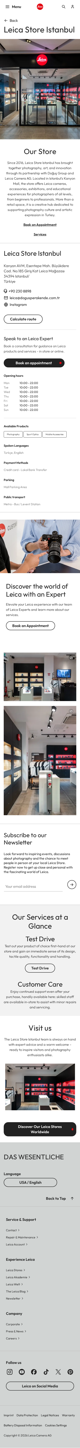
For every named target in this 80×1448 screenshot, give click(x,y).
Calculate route (23, 319)
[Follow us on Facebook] (34, 1372)
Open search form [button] (63, 6)
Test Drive (40, 968)
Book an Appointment (30, 625)
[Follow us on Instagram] (9, 1372)
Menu (16, 6)
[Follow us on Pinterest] (70, 1372)
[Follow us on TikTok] (46, 1372)
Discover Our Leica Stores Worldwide (40, 1129)
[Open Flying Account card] (72, 6)
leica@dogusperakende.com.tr (35, 297)
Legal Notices (50, 1415)
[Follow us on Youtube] (21, 1372)
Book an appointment (34, 363)
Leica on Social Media (40, 1386)
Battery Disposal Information (23, 1425)
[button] (72, 1198)
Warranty (68, 1415)
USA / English (30, 1182)
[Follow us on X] (58, 1372)
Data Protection (27, 1415)
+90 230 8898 (20, 291)
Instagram (18, 304)
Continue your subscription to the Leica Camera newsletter (71, 884)
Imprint (9, 1415)
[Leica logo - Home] (40, 7)
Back (14, 20)
